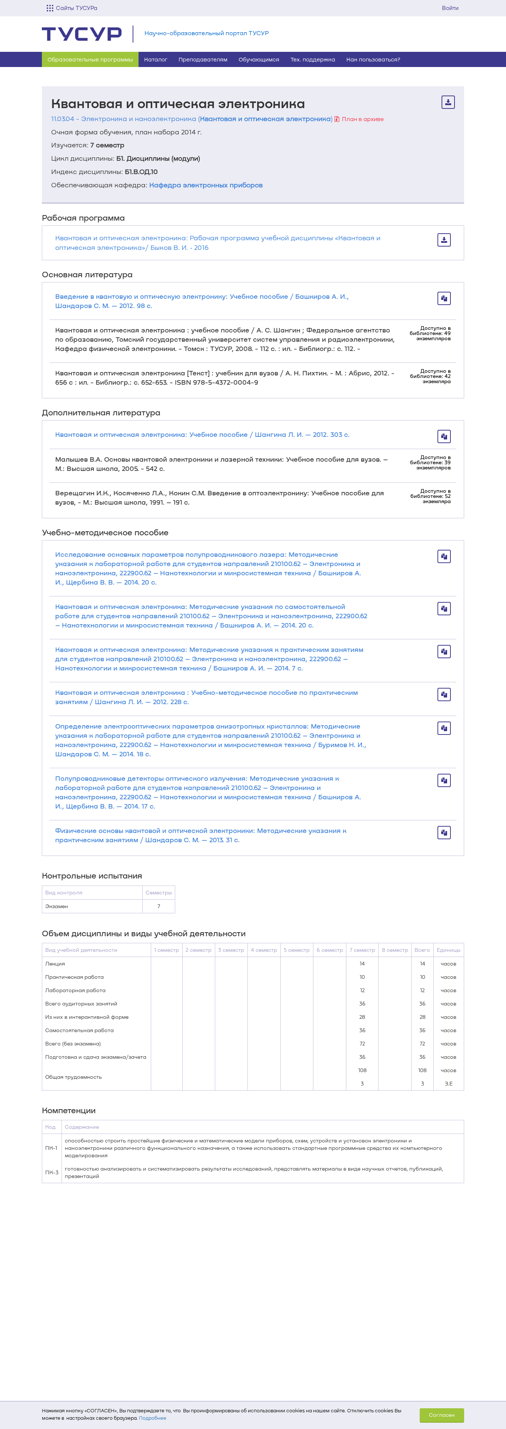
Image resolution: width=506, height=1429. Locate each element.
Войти (450, 7)
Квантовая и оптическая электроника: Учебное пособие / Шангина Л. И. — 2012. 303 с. (202, 434)
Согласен (442, 1415)
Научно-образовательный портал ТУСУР (206, 32)
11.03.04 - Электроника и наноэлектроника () (192, 118)
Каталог (155, 59)
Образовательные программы (90, 59)
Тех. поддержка (312, 59)
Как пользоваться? (373, 59)
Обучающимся (259, 59)
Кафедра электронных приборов (206, 185)
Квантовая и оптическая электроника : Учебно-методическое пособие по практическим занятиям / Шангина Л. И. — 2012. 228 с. (206, 697)
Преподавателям (203, 59)
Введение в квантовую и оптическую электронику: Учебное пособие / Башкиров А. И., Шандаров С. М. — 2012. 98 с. (202, 300)
